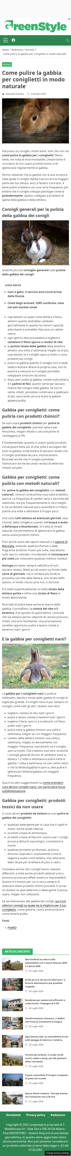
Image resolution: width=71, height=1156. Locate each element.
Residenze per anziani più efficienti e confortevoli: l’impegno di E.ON (45, 1001)
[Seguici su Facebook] (13, 40)
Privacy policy (35, 1115)
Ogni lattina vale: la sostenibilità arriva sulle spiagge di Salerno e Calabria (46, 1038)
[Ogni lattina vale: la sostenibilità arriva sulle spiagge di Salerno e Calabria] (12, 1041)
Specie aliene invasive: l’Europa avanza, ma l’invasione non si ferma (46, 1095)
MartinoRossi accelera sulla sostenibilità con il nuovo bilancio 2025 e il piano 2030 (46, 963)
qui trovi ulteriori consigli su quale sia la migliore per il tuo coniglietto (34, 905)
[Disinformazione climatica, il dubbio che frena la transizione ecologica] (12, 1023)
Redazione (58, 1115)
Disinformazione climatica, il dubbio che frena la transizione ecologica (45, 1020)
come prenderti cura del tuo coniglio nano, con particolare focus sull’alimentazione (33, 787)
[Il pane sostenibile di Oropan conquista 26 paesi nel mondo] (12, 1080)
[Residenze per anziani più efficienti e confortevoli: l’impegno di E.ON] (12, 1004)
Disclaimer (13, 1115)
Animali (7, 64)
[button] (67, 40)
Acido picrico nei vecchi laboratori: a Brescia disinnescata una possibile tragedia (45, 983)
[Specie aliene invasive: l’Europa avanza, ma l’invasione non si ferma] (12, 1098)
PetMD (12, 928)
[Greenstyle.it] (35, 26)
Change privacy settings (57, 1152)
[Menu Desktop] (5, 40)
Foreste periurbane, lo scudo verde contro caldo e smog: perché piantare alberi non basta (46, 1058)
